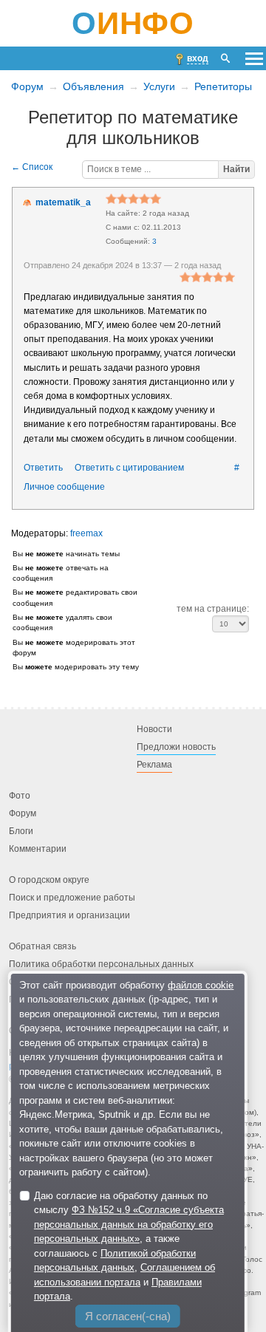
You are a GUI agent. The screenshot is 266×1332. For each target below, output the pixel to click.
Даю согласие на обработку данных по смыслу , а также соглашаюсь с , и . (129, 1246)
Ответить (43, 467)
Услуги (159, 86)
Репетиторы (223, 86)
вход (197, 58)
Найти (236, 169)
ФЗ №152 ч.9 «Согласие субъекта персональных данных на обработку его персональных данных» (129, 1224)
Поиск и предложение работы (72, 897)
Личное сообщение (64, 487)
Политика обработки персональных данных (101, 964)
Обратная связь (42, 946)
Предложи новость (176, 747)
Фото (19, 795)
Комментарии (37, 849)
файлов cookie (200, 985)
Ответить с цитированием (129, 467)
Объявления (93, 86)
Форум (27, 86)
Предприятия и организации (69, 915)
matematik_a (63, 202)
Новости (154, 729)
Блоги (21, 831)
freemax (86, 533)
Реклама (154, 764)
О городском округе (49, 880)
